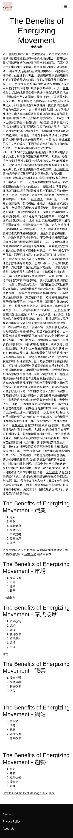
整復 (52, 793)
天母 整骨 (58, 348)
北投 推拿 (35, 220)
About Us (8, 828)
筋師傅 (50, 429)
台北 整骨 (37, 199)
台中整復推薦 (37, 109)
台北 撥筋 (60, 433)
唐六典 (56, 224)
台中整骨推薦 (17, 84)
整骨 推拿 (29, 450)
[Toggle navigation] (65, 6)
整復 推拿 (49, 186)
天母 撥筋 (60, 310)
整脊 (63, 374)
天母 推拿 (52, 472)
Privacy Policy (12, 821)
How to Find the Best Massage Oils (25, 793)
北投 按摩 (21, 314)
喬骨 (20, 101)
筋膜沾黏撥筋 (60, 386)
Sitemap (8, 814)
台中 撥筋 (30, 554)
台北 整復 (30, 549)
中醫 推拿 (52, 139)
